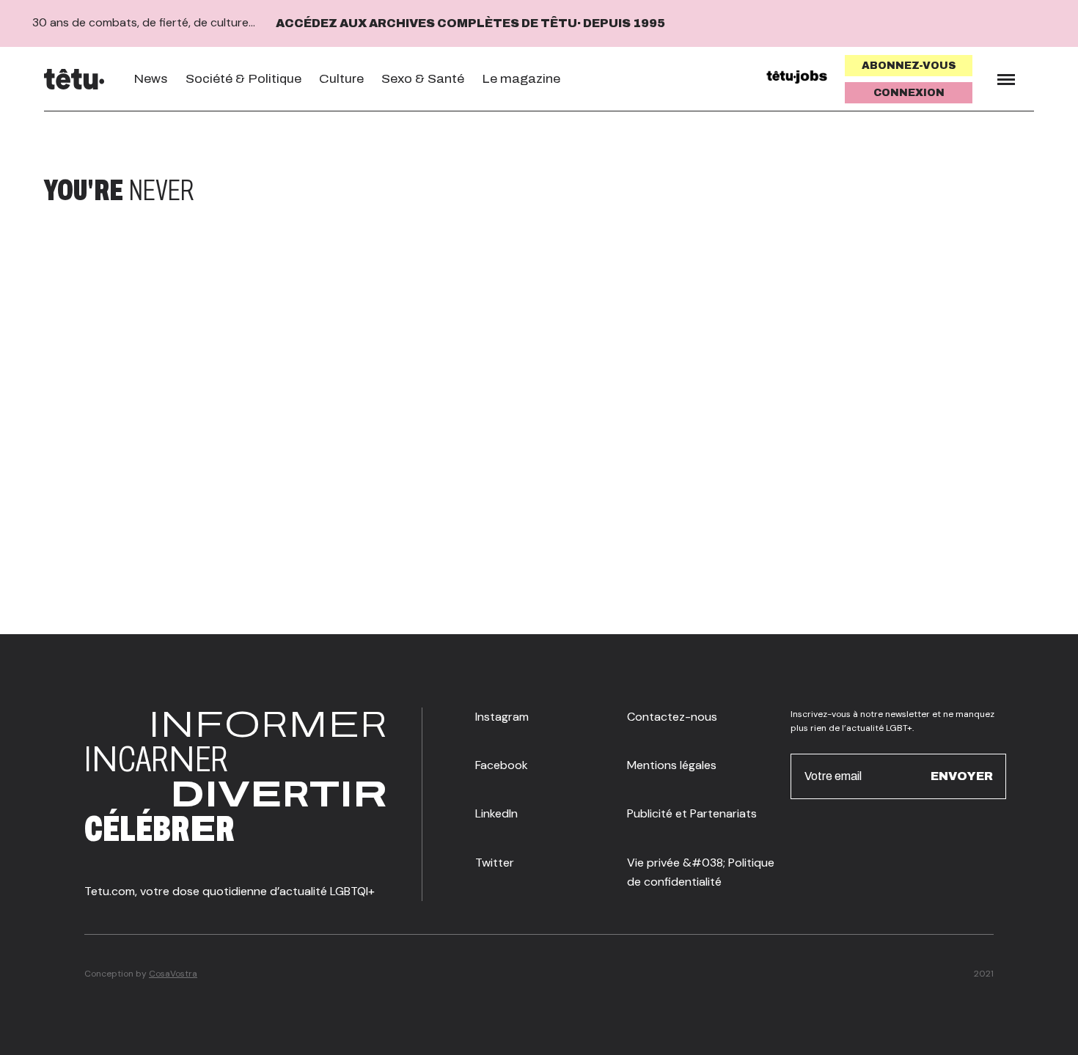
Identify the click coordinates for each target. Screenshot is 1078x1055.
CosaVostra (173, 973)
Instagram (502, 716)
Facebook (501, 765)
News (150, 79)
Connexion (909, 92)
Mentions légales (671, 765)
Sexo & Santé (422, 79)
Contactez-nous (672, 716)
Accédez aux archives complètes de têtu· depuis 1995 (470, 23)
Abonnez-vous (909, 65)
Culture (341, 79)
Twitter (494, 862)
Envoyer (962, 776)
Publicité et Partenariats (692, 813)
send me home (937, 190)
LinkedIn (496, 813)
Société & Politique (243, 79)
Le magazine (521, 79)
